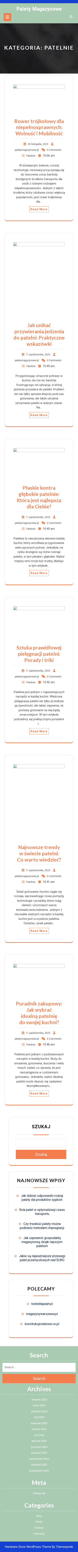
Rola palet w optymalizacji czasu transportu (42, 1212)
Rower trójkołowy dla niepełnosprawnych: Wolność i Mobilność (39, 127)
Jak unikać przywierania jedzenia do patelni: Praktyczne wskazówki (39, 334)
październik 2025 (39, 1458)
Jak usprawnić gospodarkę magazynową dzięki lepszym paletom (42, 1242)
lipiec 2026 (39, 1405)
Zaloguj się (39, 1493)
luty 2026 (39, 1435)
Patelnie (30, 155)
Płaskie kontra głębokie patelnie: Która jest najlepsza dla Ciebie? (39, 497)
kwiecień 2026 (39, 1423)
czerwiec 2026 (39, 1411)
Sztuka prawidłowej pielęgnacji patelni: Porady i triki (39, 653)
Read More (39, 209)
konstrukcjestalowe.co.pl (42, 1324)
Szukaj (41, 1126)
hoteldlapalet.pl (42, 1304)
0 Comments (54, 150)
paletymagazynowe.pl (27, 150)
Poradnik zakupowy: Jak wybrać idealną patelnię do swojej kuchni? (39, 1012)
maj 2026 (39, 1417)
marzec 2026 (39, 1429)
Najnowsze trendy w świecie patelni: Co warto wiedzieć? (39, 853)
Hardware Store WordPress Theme (28, 1547)
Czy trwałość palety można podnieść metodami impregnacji (42, 1226)
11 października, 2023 (38, 354)
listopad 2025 (39, 1452)
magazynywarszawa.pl (42, 1314)
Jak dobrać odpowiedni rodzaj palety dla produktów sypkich (42, 1198)
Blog (39, 1515)
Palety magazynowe (39, 9)
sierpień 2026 (39, 1399)
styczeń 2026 (39, 1440)
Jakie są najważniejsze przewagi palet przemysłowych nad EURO (42, 1258)
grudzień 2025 (39, 1446)
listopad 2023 (39, 1464)
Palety (39, 1521)
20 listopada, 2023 (38, 144)
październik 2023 (39, 1470)
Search (39, 1378)
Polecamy (39, 1533)
